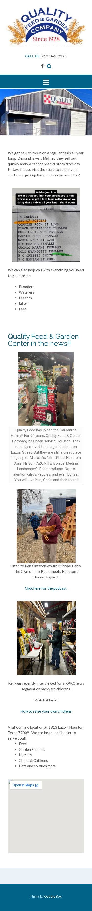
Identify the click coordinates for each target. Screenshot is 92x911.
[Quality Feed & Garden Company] (46, 26)
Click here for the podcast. (46, 588)
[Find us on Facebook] (42, 66)
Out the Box (53, 896)
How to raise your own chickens (46, 711)
